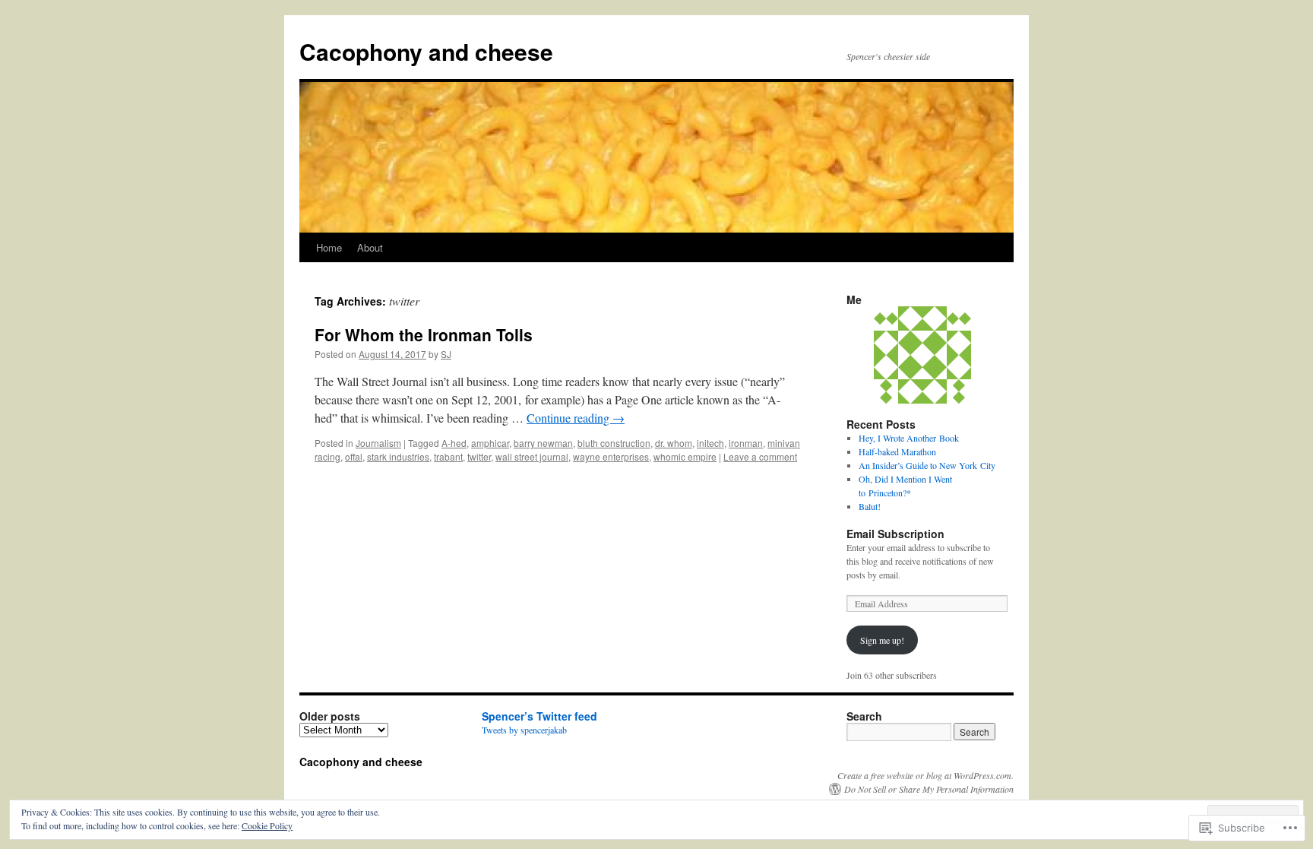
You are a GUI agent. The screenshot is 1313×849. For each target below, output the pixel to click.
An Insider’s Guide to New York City (927, 465)
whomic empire (685, 456)
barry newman (543, 442)
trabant (448, 456)
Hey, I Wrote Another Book (909, 438)
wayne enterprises (611, 456)
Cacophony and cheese (426, 51)
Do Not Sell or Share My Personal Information (929, 789)
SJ (446, 353)
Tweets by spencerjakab (524, 730)
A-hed (454, 442)
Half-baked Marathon (897, 451)
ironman (746, 442)
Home (329, 247)
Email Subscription (895, 533)
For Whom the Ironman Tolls (424, 334)
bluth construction (613, 442)
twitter (479, 456)
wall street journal (531, 456)
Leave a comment (760, 456)
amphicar (490, 442)
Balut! (870, 506)
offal (353, 456)
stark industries (398, 456)
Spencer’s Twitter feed (539, 716)
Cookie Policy (267, 825)
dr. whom (673, 442)
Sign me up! (882, 640)
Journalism (378, 442)
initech (710, 442)
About (370, 247)
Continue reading (576, 418)
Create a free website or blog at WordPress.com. (925, 775)
